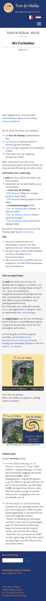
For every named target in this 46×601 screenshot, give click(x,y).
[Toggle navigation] (39, 23)
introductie (27, 231)
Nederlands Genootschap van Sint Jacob (16, 339)
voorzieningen (12, 147)
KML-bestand (13, 193)
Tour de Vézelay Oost (17, 214)
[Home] (22, 7)
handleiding (21, 260)
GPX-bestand (13, 199)
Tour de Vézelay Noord (18, 220)
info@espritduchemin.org (14, 595)
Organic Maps (20, 250)
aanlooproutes (12, 141)
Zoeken (28, 560)
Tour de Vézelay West (17, 208)
